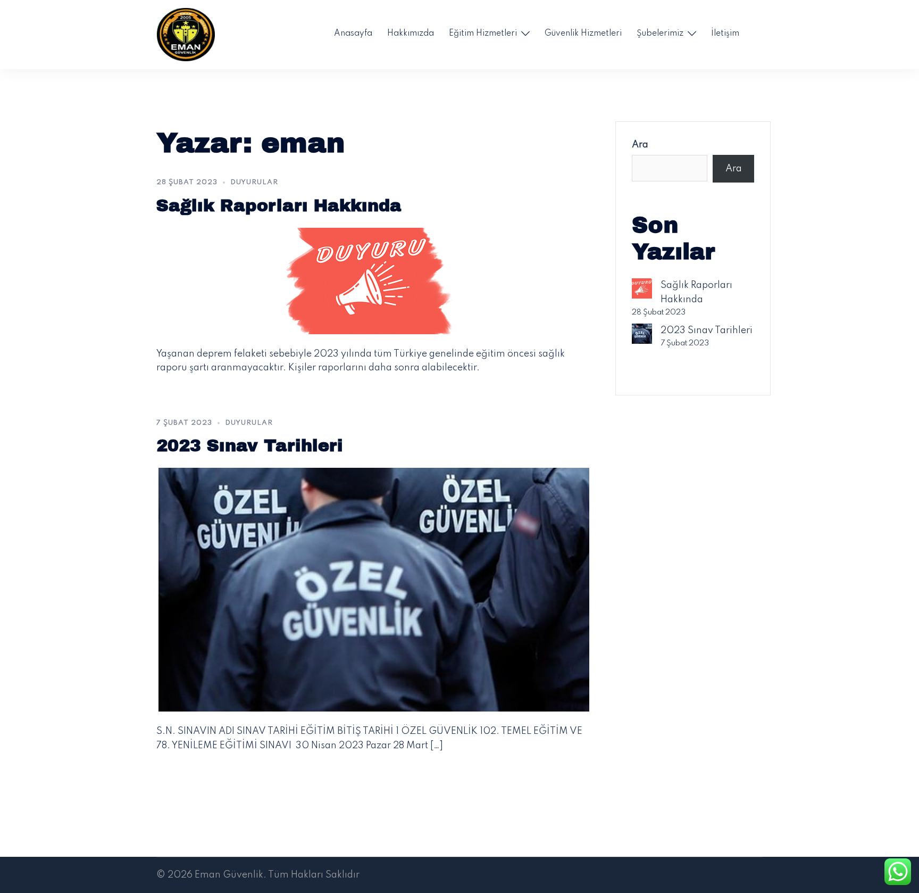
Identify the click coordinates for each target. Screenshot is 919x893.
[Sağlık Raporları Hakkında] (374, 280)
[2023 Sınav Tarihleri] (373, 589)
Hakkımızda (410, 33)
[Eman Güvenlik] (185, 34)
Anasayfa (353, 33)
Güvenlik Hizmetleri (583, 33)
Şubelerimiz (660, 33)
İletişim (725, 33)
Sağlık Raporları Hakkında (279, 205)
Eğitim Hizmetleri (483, 33)
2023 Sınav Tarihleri (249, 445)
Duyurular (254, 182)
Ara (640, 145)
